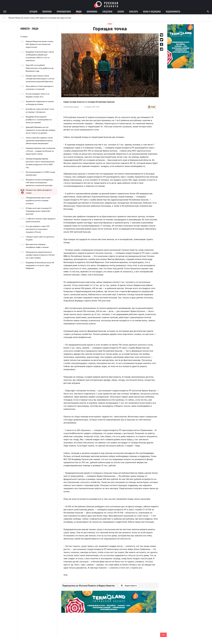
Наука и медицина (152, 11)
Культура (133, 11)
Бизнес (120, 11)
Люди (78, 11)
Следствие (107, 11)
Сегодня (33, 11)
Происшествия (64, 11)
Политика (47, 11)
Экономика (92, 11)
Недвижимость (173, 11)
